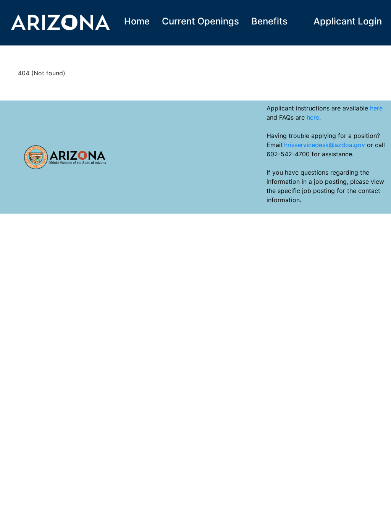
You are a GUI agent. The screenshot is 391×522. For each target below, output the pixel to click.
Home (137, 21)
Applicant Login (347, 21)
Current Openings (200, 21)
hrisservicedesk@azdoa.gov (324, 145)
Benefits (269, 21)
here (376, 108)
